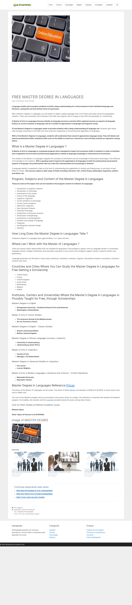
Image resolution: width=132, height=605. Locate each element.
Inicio (51, 5)
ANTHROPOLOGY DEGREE (93, 472)
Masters (73, 390)
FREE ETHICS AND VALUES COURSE (30, 497)
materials (49, 400)
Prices (70, 385)
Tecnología (69, 5)
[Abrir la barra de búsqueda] (117, 5)
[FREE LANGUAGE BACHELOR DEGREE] (29, 461)
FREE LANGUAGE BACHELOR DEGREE (24, 472)
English (79, 5)
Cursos (58, 5)
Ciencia (52, 532)
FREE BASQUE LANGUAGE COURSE (59, 472)
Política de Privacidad (95, 530)
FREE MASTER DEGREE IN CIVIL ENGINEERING (34, 491)
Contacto (109, 5)
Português (98, 5)
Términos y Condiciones (96, 532)
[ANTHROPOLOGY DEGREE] (102, 461)
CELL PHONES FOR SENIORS (23, 512)
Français (88, 5)
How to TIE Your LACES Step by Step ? (27, 514)
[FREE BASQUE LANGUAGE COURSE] (65, 461)
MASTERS (17, 510)
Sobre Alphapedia (93, 537)
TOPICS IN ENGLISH (28, 510)
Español (52, 530)
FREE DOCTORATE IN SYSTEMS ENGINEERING (34, 494)
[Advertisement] (66, 78)
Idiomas (52, 537)
